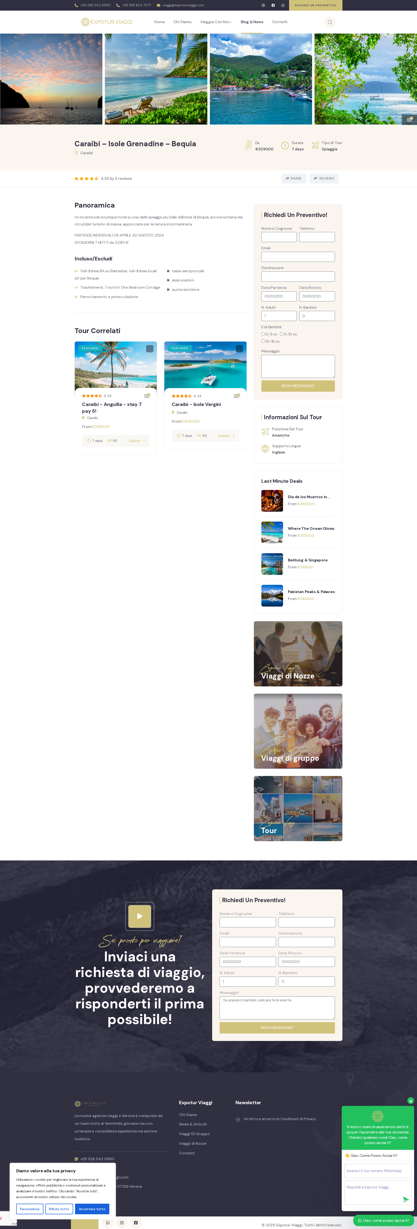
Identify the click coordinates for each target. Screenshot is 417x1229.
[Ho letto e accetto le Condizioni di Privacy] (238, 1119)
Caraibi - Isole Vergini (196, 404)
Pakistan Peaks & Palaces (311, 591)
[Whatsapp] (283, 5)
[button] (409, 76)
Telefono (306, 228)
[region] (63, 1191)
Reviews (326, 178)
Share (296, 178)
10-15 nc (272, 341)
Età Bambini (271, 326)
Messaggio (270, 351)
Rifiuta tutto (59, 1209)
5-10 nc (290, 334)
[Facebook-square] (136, 1223)
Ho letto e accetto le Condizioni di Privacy (280, 1119)
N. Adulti (268, 307)
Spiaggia (329, 149)
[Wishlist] (149, 348)
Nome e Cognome (276, 228)
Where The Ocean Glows (311, 528)
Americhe (280, 435)
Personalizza (30, 1209)
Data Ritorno (310, 287)
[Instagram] (263, 5)
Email (265, 248)
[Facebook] (273, 5)
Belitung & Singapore (307, 560)
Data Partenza (273, 287)
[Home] (106, 22)
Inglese (278, 452)
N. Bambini (307, 307)
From (86, 426)
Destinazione (272, 267)
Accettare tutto (92, 1209)
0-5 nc (271, 334)
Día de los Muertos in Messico (307, 497)
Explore (134, 441)
